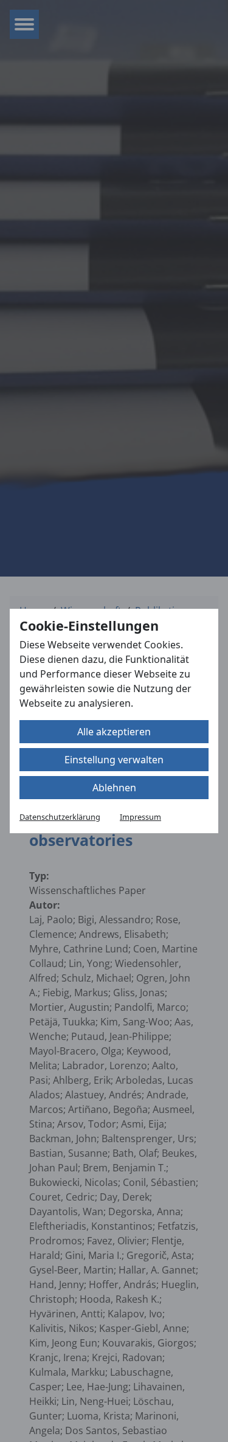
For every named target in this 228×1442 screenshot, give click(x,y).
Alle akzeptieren (114, 731)
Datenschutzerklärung (59, 817)
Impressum (140, 817)
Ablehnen (114, 787)
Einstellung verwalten (114, 759)
